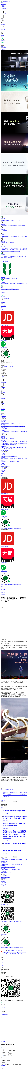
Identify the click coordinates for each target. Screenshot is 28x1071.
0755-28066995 (4, 1007)
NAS (2, 307)
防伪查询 (7, 366)
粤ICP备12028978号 (21, 952)
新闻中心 (3, 592)
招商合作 (3, 881)
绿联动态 (3, 594)
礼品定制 (3, 366)
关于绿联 (3, 589)
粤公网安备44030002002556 (9, 952)
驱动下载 (12, 366)
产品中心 (3, 2)
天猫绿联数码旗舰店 (5, 877)
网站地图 (19, 953)
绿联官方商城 (4, 878)
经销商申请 (3, 882)
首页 (2, 586)
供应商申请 (3, 884)
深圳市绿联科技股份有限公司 (15, 950)
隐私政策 (8, 953)
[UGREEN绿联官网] (6, 1)
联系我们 (3, 885)
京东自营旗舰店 (4, 875)
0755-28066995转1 (5, 1014)
